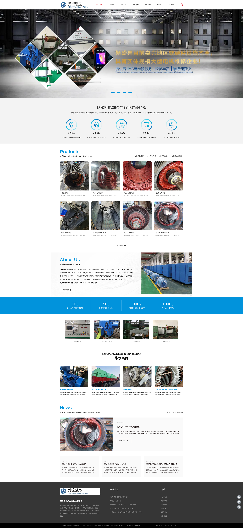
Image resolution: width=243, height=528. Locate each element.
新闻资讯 (148, 4)
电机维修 (124, 4)
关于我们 (111, 4)
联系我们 (172, 4)
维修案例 (136, 4)
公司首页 (99, 4)
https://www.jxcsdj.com (125, 508)
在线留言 (160, 4)
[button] (113, 92)
